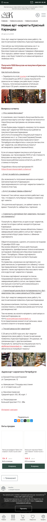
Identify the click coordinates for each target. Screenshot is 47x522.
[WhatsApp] (28, 420)
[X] (25, 420)
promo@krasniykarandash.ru (19, 318)
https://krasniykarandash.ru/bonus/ (16, 169)
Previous (5, 450)
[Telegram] (22, 420)
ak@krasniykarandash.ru (11, 346)
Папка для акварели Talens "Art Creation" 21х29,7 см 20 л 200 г (12, 451)
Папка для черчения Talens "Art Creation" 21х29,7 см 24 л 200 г (34, 451)
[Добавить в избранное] (20, 433)
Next (42, 450)
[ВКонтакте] (15, 420)
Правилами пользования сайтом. (29, 502)
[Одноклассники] (18, 420)
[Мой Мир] (31, 420)
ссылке (23, 76)
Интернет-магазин (9, 409)
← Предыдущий (9, 478)
